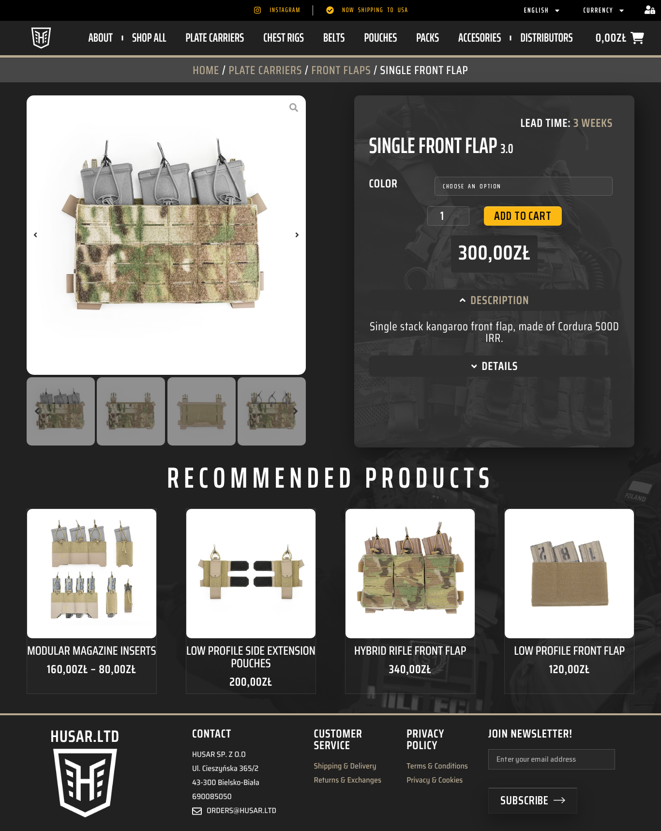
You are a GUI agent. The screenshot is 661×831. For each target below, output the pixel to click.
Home (206, 70)
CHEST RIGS (283, 37)
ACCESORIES (479, 37)
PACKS (427, 37)
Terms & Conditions (437, 766)
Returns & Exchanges (347, 780)
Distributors (546, 37)
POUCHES (380, 37)
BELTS (334, 37)
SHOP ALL (149, 37)
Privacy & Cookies (434, 780)
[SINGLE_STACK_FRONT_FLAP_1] (166, 235)
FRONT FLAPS (341, 70)
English (536, 10)
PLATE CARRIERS (214, 37)
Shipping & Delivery (345, 766)
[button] (35, 235)
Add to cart (523, 216)
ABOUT (100, 37)
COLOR (383, 183)
